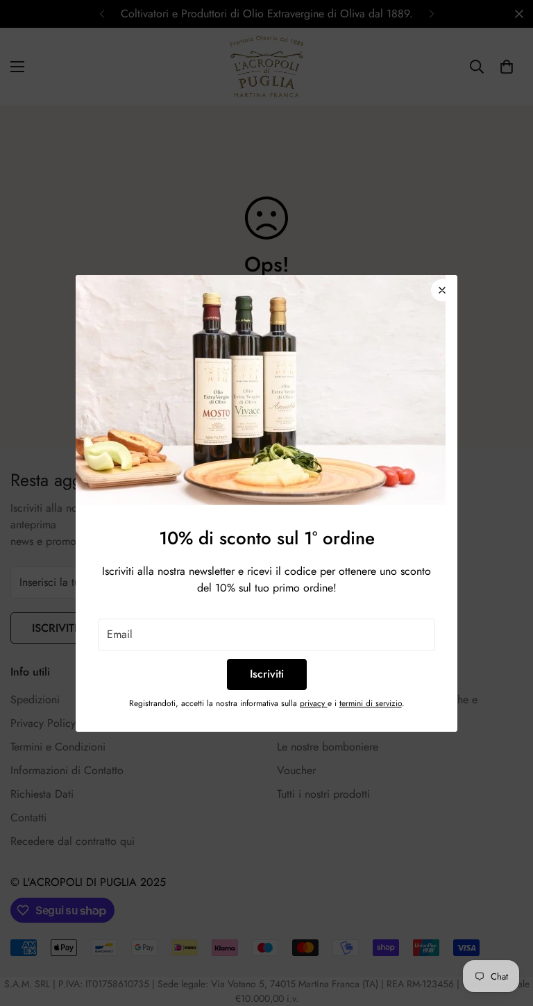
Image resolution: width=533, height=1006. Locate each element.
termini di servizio (370, 703)
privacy (314, 703)
